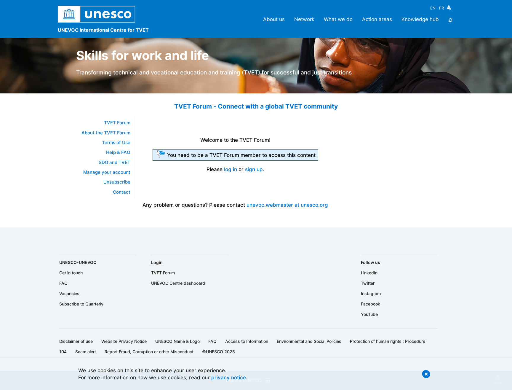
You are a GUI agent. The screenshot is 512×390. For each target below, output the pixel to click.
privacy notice (228, 377)
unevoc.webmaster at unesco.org (287, 205)
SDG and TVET (114, 162)
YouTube (369, 314)
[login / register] (449, 9)
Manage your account (106, 172)
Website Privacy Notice (124, 341)
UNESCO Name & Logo (177, 341)
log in (230, 169)
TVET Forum (117, 122)
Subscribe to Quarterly (81, 303)
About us (274, 19)
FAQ (63, 283)
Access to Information (246, 341)
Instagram (371, 293)
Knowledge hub (420, 19)
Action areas (377, 19)
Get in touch (71, 272)
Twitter (368, 283)
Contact (121, 192)
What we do (338, 19)
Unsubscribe (116, 182)
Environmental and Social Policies (309, 341)
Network (304, 19)
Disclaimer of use (76, 341)
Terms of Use (116, 142)
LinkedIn (369, 272)
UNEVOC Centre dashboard (178, 283)
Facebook (370, 303)
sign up (254, 169)
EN (433, 8)
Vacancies (69, 293)
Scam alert (85, 351)
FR (441, 8)
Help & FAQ (118, 152)
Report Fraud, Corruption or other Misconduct (149, 351)
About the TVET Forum (105, 133)
